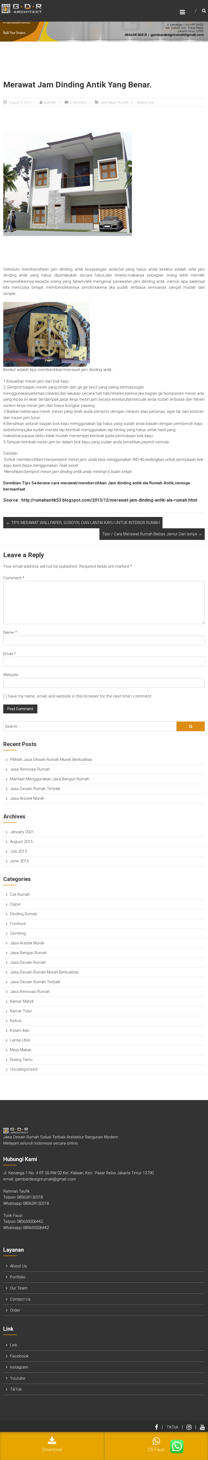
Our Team (19, 1288)
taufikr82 (50, 102)
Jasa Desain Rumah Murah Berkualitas (44, 972)
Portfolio (17, 1277)
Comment (13, 578)
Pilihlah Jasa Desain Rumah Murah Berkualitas (51, 759)
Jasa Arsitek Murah (27, 798)
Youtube (17, 1378)
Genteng (18, 933)
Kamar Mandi (22, 1001)
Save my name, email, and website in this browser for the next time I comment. (80, 696)
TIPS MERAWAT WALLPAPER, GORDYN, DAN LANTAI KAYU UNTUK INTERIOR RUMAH (83, 522)
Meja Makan (20, 1049)
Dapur (15, 904)
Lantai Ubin (20, 1040)
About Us (18, 1266)
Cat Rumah (20, 894)
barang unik (145, 102)
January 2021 (22, 831)
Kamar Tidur (21, 1011)
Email (9, 653)
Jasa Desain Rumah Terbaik (35, 788)
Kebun (16, 1020)
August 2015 (21, 841)
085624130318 (30, 1197)
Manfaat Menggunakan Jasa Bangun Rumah (49, 779)
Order (15, 1310)
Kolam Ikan (20, 1030)
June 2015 (19, 861)
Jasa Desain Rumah (114, 102)
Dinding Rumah (23, 913)
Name (10, 632)
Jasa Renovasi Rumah (30, 769)
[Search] (191, 726)
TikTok (16, 1389)
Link (13, 1345)
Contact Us (20, 1299)
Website (10, 674)
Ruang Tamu (21, 1059)
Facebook (19, 1356)
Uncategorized (23, 1069)
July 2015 (18, 851)
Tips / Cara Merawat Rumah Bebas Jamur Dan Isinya (152, 534)
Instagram (19, 1367)
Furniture (18, 923)
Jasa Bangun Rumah (28, 952)
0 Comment (78, 102)
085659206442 (30, 1221)
